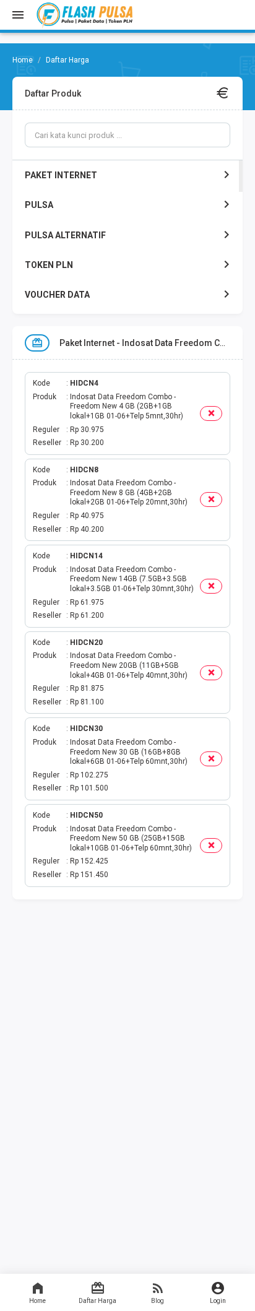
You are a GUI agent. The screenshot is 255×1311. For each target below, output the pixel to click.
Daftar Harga (97, 1300)
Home (37, 1300)
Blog (157, 1300)
